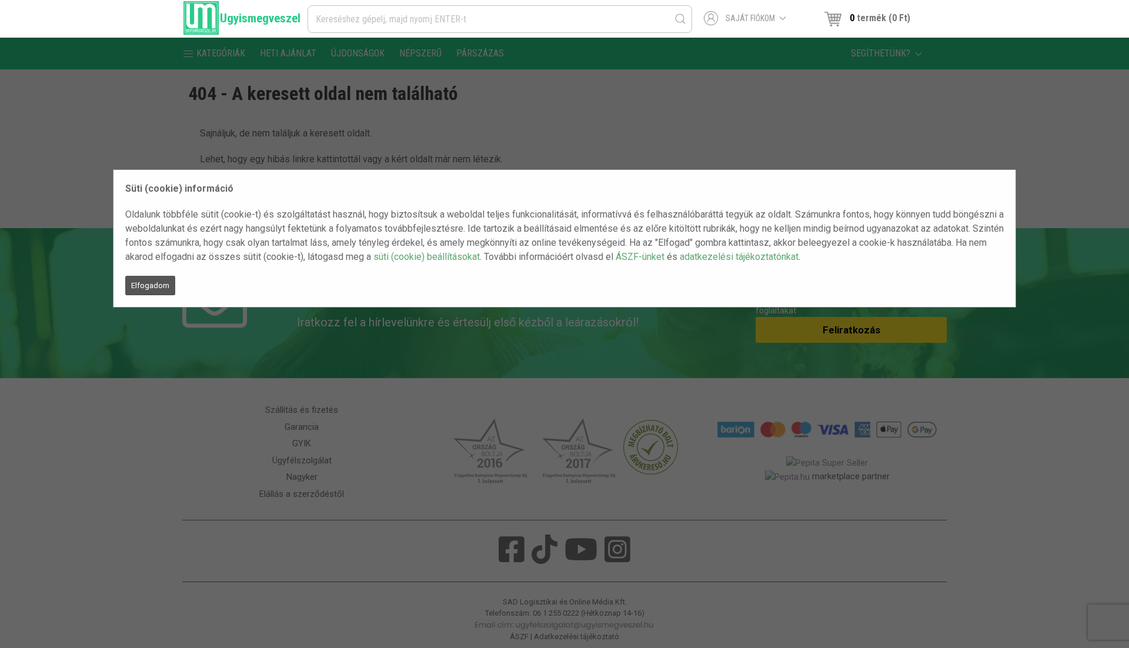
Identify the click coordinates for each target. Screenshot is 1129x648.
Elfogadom (150, 285)
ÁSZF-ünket (640, 256)
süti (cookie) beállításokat (426, 256)
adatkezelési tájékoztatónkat (739, 256)
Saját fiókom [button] (750, 18)
